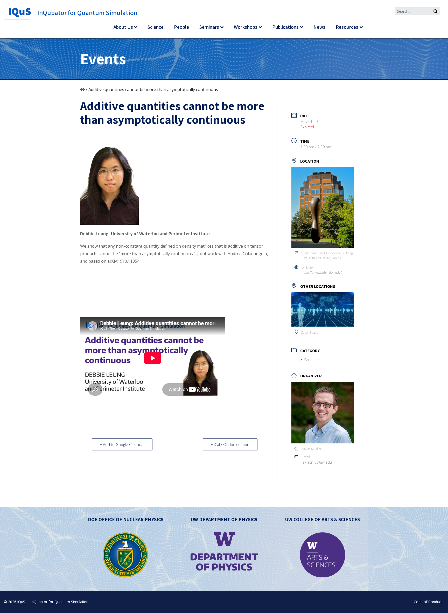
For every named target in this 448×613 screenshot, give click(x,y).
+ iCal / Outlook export (230, 444)
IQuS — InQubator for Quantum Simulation (52, 601)
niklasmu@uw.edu (317, 462)
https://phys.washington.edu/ (322, 272)
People (181, 27)
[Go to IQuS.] (82, 89)
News (319, 27)
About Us (123, 27)
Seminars (209, 27)
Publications (285, 27)
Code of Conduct (428, 601)
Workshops (245, 27)
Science (156, 27)
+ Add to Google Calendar (122, 444)
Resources (347, 27)
